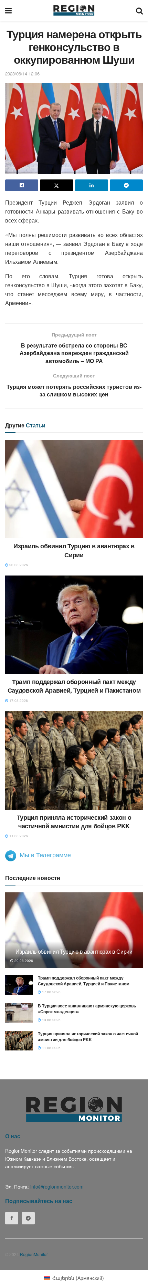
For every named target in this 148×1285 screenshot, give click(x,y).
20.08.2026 (18, 564)
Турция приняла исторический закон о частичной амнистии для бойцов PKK (74, 821)
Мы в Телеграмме (45, 854)
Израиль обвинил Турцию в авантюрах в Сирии (74, 550)
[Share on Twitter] (56, 185)
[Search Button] (139, 10)
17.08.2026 (18, 700)
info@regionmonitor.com (57, 1186)
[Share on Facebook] (21, 185)
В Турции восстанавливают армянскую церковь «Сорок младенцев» (87, 1009)
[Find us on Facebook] (11, 1218)
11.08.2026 (18, 835)
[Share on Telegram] (126, 185)
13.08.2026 (51, 1019)
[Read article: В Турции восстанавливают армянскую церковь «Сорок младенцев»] (19, 1013)
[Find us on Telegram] (28, 1218)
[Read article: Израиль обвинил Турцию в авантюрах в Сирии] (74, 489)
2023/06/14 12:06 (22, 73)
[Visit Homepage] (74, 10)
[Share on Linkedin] (91, 185)
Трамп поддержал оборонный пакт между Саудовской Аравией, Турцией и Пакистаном (74, 686)
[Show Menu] (8, 10)
